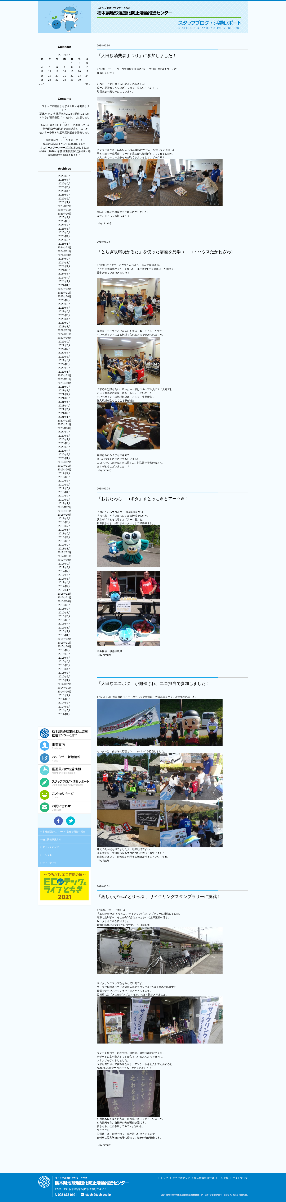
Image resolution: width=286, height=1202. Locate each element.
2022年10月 (64, 337)
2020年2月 (64, 454)
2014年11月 (64, 687)
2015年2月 (64, 676)
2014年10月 (64, 691)
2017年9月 (64, 563)
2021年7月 (64, 394)
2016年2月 (64, 631)
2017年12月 (64, 552)
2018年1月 (64, 548)
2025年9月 (64, 217)
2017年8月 (64, 567)
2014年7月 (64, 702)
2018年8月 (64, 522)
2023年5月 (64, 315)
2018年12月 (64, 507)
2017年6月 (64, 575)
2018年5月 (64, 533)
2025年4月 (64, 236)
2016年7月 (64, 612)
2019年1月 (64, 503)
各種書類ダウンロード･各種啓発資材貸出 (64, 831)
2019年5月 (64, 488)
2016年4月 (64, 623)
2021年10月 (64, 383)
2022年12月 (64, 330)
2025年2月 (64, 240)
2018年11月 (64, 511)
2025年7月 (64, 225)
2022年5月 (64, 356)
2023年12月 (64, 288)
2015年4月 (64, 669)
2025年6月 (64, 228)
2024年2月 (64, 281)
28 (64, 79)
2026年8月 (64, 176)
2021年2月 (64, 413)
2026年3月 (64, 194)
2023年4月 (64, 319)
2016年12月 (64, 593)
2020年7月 (64, 439)
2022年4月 (64, 360)
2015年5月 (64, 665)
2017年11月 (64, 556)
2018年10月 (64, 514)
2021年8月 (64, 390)
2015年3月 (64, 672)
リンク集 (47, 855)
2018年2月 (64, 544)
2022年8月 (64, 345)
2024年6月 (64, 270)
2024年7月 (64, 266)
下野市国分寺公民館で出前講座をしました (64, 128)
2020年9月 (64, 431)
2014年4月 (64, 714)
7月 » (87, 84)
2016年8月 (64, 608)
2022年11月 (64, 334)
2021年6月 (64, 398)
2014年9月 (64, 695)
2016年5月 (64, 620)
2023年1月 (64, 326)
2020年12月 (64, 420)
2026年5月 (64, 187)
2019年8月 (64, 477)
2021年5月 (64, 401)
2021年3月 (64, 409)
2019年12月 (64, 462)
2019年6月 (64, 484)
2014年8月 (64, 699)
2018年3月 (64, 541)
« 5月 (42, 84)
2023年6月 (64, 311)
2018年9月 (64, 518)
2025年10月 (64, 213)
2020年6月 (64, 443)
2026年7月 (64, 179)
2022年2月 (64, 368)
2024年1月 (64, 285)
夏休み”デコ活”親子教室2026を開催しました (64, 113)
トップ (164, 1177)
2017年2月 (64, 586)
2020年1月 (64, 458)
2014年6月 (64, 706)
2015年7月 (64, 657)
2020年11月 (64, 424)
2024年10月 (64, 255)
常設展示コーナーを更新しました (64, 140)
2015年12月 (64, 638)
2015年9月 (64, 650)
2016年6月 (64, 616)
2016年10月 (64, 601)
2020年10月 (64, 428)
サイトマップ (49, 863)
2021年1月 (64, 416)
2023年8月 (64, 304)
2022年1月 (64, 371)
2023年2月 (64, 322)
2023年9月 (64, 300)
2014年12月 (64, 684)
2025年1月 (64, 243)
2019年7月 (64, 480)
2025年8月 (64, 221)
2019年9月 (64, 473)
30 (79, 79)
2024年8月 (64, 262)
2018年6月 (64, 529)
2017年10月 (64, 559)
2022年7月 (64, 349)
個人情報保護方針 (52, 839)
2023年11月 (64, 292)
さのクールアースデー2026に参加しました (64, 147)
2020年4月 (64, 450)
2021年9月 (64, 386)
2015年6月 (64, 661)
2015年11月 (64, 642)
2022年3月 (64, 364)
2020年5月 (64, 447)
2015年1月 (64, 680)
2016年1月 (64, 635)
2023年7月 (64, 307)
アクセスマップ (51, 847)
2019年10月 (64, 469)
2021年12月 (64, 375)
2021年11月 (64, 379)
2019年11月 (64, 465)
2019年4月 (64, 492)
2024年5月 (64, 273)
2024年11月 (64, 251)
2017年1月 (64, 590)
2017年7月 (64, 571)
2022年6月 (64, 352)
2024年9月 (64, 258)
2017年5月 (64, 578)
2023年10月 (64, 296)
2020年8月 (64, 435)
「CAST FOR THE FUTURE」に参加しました (64, 125)
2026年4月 (64, 191)
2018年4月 (64, 537)
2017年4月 (64, 582)
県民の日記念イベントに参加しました (64, 143)
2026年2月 (64, 198)
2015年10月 (64, 646)
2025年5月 (64, 232)
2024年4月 (64, 277)
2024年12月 (64, 247)
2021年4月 (64, 405)
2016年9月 (64, 605)
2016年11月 (64, 597)
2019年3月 (64, 495)
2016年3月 (64, 627)
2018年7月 (64, 526)
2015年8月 (64, 654)
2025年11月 (64, 209)
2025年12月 (64, 206)
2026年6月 (64, 183)
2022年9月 (64, 341)
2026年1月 (64, 202)
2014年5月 (64, 710)
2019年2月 (64, 499)
